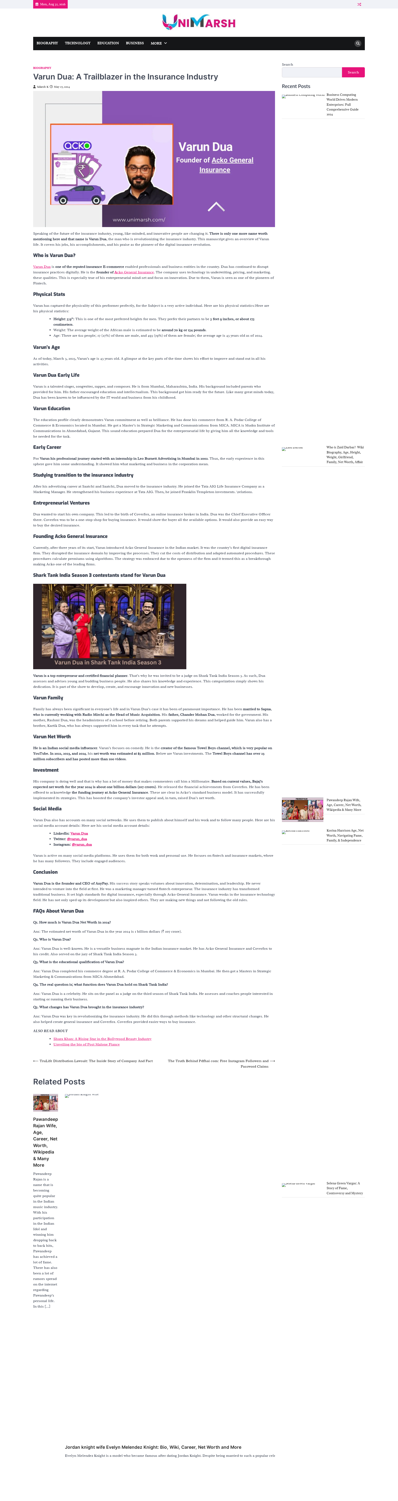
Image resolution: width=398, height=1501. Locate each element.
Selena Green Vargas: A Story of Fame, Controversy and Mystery (345, 1188)
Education (108, 43)
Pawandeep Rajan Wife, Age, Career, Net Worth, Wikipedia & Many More (45, 1142)
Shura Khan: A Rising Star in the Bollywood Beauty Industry (102, 1039)
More (156, 43)
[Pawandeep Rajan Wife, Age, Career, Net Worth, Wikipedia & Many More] (302, 810)
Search (287, 64)
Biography (47, 43)
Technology (78, 43)
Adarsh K (43, 87)
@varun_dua (77, 839)
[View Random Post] (359, 4)
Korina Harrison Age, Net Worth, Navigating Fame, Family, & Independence (345, 835)
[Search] (357, 43)
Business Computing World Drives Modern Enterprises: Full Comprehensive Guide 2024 (343, 104)
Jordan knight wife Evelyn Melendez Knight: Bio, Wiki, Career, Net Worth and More (153, 1447)
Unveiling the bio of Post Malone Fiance (86, 1044)
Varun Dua (42, 266)
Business (135, 43)
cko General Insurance (135, 272)
